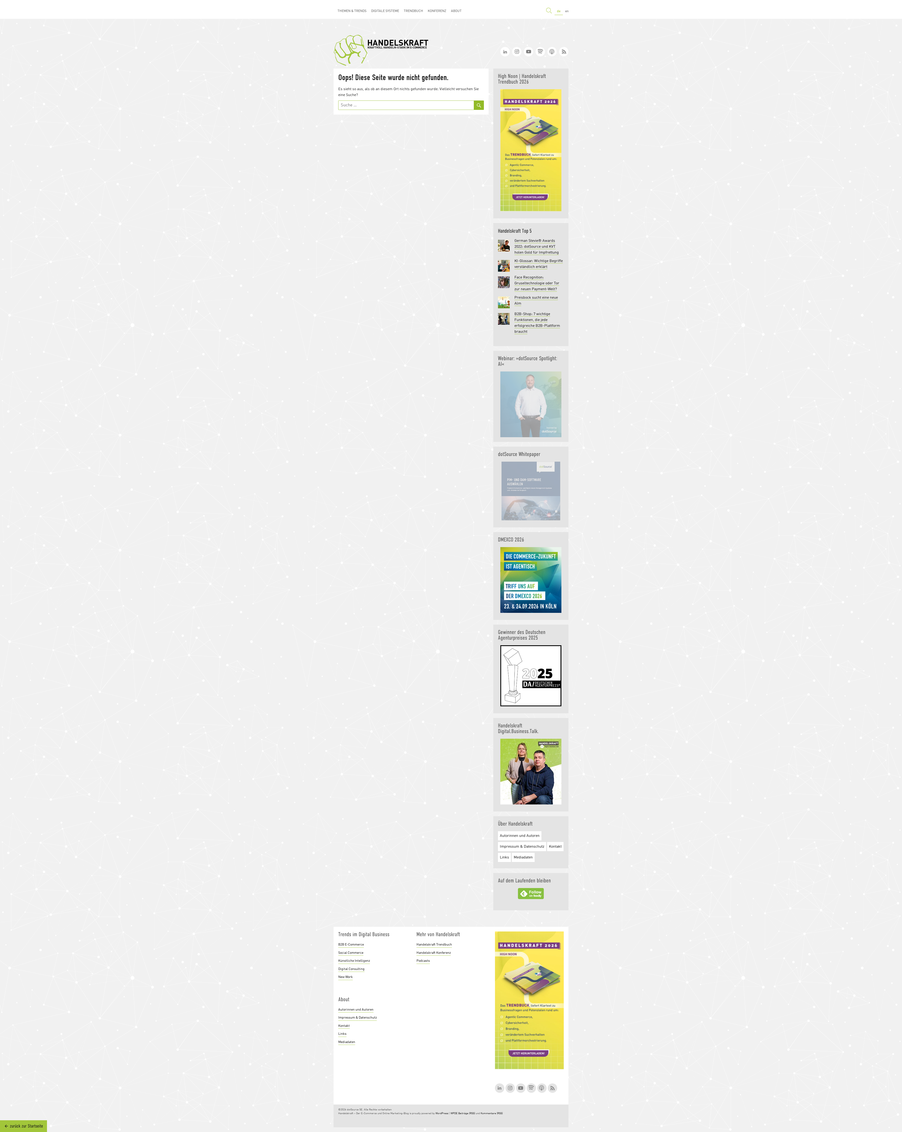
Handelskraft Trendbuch (434, 944)
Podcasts (423, 960)
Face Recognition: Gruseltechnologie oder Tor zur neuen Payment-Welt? (536, 283)
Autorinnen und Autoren (520, 836)
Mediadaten (523, 857)
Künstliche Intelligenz (354, 960)
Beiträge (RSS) (466, 1113)
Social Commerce (350, 952)
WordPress (441, 1113)
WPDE (454, 1113)
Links (504, 857)
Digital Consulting (351, 969)
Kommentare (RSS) (492, 1113)
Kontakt (555, 847)
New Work (345, 977)
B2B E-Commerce (351, 944)
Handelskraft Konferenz (433, 952)
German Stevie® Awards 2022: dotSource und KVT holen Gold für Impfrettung (536, 247)
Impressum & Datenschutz (522, 847)
